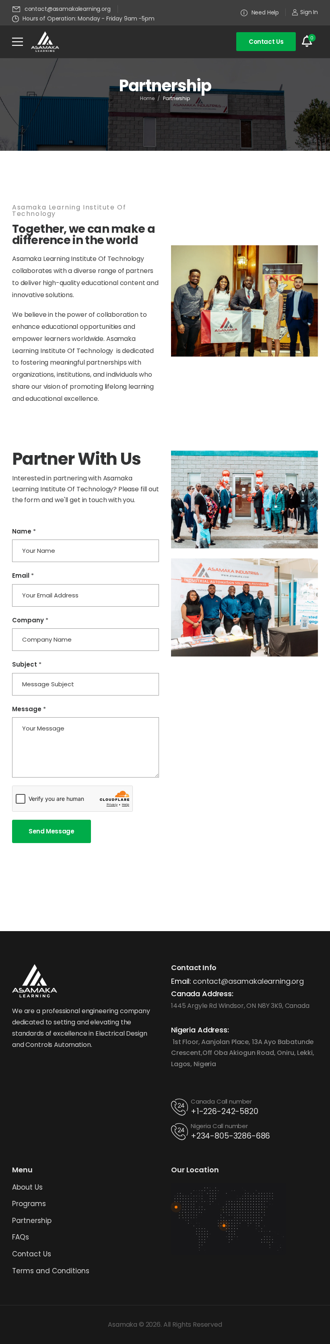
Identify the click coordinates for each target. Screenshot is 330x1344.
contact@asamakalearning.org (248, 981)
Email (23, 576)
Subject (26, 665)
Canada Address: (202, 994)
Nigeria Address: (200, 1030)
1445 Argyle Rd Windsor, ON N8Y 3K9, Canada (240, 1005)
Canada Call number (221, 1101)
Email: (181, 981)
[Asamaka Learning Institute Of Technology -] (45, 41)
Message (29, 709)
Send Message (51, 831)
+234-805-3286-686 (230, 1136)
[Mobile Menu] (17, 41)
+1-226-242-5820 (224, 1111)
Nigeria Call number (219, 1126)
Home (147, 98)
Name (24, 531)
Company (30, 620)
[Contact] (181, 1107)
